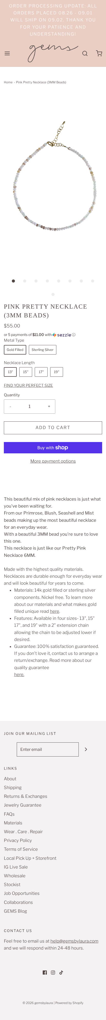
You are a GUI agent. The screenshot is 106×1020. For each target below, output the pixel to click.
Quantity (12, 394)
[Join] (86, 749)
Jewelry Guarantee (22, 805)
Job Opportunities (22, 893)
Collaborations (18, 902)
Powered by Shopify (69, 1003)
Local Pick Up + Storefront (30, 858)
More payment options (53, 461)
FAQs (9, 814)
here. (19, 674)
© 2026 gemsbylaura (38, 1003)
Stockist (12, 884)
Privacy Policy (18, 840)
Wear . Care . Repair (23, 831)
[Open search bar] (85, 53)
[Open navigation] (7, 53)
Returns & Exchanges (25, 796)
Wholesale (14, 875)
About (10, 778)
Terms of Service (21, 849)
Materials (13, 822)
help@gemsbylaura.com (74, 941)
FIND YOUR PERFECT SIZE (28, 385)
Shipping (13, 787)
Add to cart (53, 427)
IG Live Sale (16, 867)
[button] (53, 180)
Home (8, 82)
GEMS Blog (15, 911)
